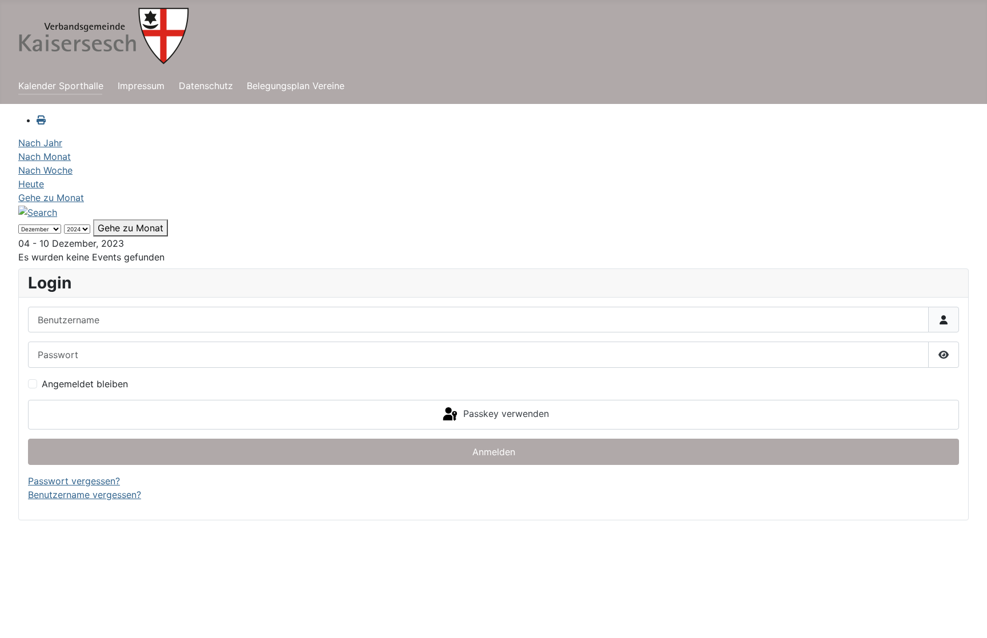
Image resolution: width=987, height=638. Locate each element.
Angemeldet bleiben (85, 384)
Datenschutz (206, 85)
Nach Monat (44, 156)
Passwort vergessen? (74, 481)
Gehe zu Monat (51, 197)
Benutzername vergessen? (84, 494)
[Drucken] (41, 120)
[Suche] (37, 211)
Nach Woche (45, 170)
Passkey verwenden (504, 413)
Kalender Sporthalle (60, 85)
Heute (31, 184)
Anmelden (493, 452)
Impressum (141, 85)
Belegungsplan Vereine (295, 85)
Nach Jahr (40, 143)
